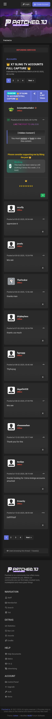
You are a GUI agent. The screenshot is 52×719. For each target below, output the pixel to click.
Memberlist (12, 603)
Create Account (42, 4)
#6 (43, 364)
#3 (43, 255)
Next (30, 81)
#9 (43, 473)
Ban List (10, 631)
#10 (43, 513)
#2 (43, 219)
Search (10, 608)
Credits (10, 640)
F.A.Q (9, 664)
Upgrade (11, 687)
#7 (43, 401)
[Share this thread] (34, 96)
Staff (9, 598)
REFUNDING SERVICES (26, 50)
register (23, 138)
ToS (9, 612)
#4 (43, 292)
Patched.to (7, 40)
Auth (9, 692)
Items (9, 697)
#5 (43, 328)
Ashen (15, 716)
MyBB (29, 716)
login (32, 138)
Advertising (12, 669)
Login (27, 4)
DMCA (10, 659)
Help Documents (14, 654)
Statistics (11, 626)
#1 (43, 120)
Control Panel (12, 682)
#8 (43, 437)
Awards (10, 636)
